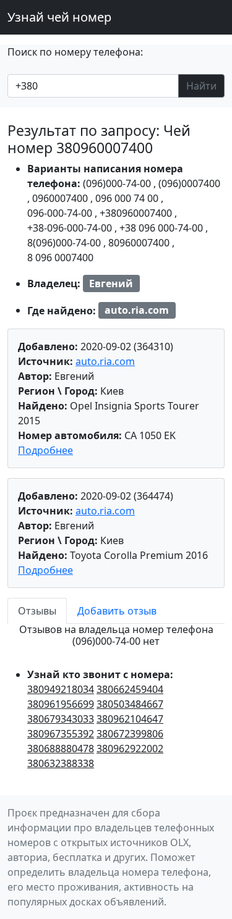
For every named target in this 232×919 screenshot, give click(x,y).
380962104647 (130, 719)
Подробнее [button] (45, 450)
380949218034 (60, 689)
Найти (201, 86)
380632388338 (60, 763)
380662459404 (130, 689)
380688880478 (60, 748)
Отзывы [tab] (37, 611)
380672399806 (130, 734)
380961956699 (60, 704)
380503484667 (130, 704)
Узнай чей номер (59, 17)
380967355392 (60, 734)
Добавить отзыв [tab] (117, 611)
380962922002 (130, 748)
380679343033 (60, 719)
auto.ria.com (105, 361)
